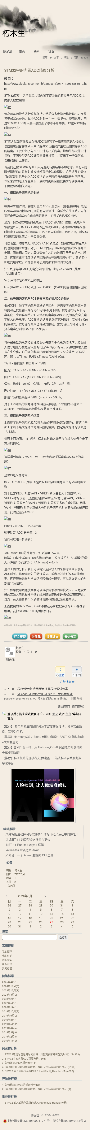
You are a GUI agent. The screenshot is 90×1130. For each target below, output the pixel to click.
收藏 (73, 698)
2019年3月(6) (10, 1032)
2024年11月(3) (10, 986)
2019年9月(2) (10, 1015)
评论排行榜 (9, 1078)
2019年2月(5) (10, 1036)
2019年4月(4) (10, 1028)
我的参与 (7, 960)
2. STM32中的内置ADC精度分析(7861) (24, 1058)
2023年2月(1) (10, 998)
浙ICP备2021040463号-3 (69, 1120)
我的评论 (7, 955)
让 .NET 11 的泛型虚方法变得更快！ (29, 839)
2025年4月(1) (10, 982)
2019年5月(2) (10, 1024)
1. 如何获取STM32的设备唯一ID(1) (21, 1084)
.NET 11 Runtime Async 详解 (24, 845)
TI (43, 227)
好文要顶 (20, 636)
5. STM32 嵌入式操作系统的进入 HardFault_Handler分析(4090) (38, 1071)
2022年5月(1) (10, 1003)
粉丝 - (21, 652)
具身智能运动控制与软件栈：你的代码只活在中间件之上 (42, 834)
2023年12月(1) (10, 990)
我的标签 (7, 968)
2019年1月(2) (10, 1040)
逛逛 (68, 714)
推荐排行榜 (9, 1096)
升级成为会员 (68, 682)
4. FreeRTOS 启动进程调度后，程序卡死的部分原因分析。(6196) (38, 1067)
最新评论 (7, 964)
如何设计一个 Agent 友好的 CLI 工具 (29, 855)
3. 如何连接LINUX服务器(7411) (19, 1062)
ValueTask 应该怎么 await (22, 850)
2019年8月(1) (10, 1019)
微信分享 (70, 636)
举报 (79, 698)
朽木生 (13, 32)
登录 (55, 714)
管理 (51, 51)
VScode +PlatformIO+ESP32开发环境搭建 (45, 694)
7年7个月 (19, 874)
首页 (22, 51)
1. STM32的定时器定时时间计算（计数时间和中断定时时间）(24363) (41, 1054)
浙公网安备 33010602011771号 (29, 1120)
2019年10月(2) (10, 1011)
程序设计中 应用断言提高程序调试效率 (42, 689)
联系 (37, 51)
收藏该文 (52, 636)
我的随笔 (7, 951)
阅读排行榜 (9, 1048)
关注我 (36, 636)
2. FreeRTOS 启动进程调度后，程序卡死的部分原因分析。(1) (36, 1089)
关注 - (32, 652)
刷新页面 (64, 706)
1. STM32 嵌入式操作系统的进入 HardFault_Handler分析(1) (35, 1102)
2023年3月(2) (10, 994)
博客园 (7, 51)
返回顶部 (78, 706)
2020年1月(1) (10, 1007)
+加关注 (9, 659)
